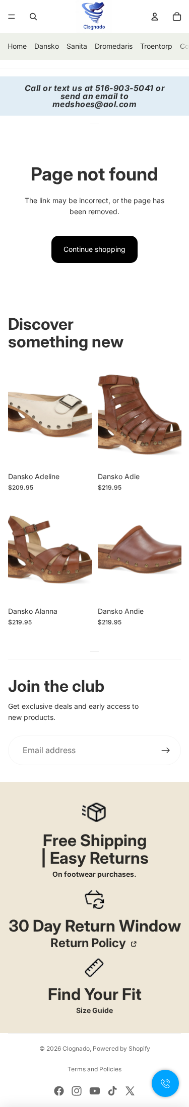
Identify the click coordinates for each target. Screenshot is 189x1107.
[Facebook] (59, 1091)
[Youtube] (95, 1091)
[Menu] (11, 16)
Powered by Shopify (121, 1048)
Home (17, 46)
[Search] (33, 17)
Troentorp (156, 46)
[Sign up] (165, 750)
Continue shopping (94, 249)
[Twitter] (130, 1091)
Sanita (77, 46)
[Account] (155, 17)
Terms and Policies (94, 1069)
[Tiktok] (112, 1091)
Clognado (76, 1048)
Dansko (46, 46)
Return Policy (89, 943)
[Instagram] (77, 1091)
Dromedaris (114, 46)
